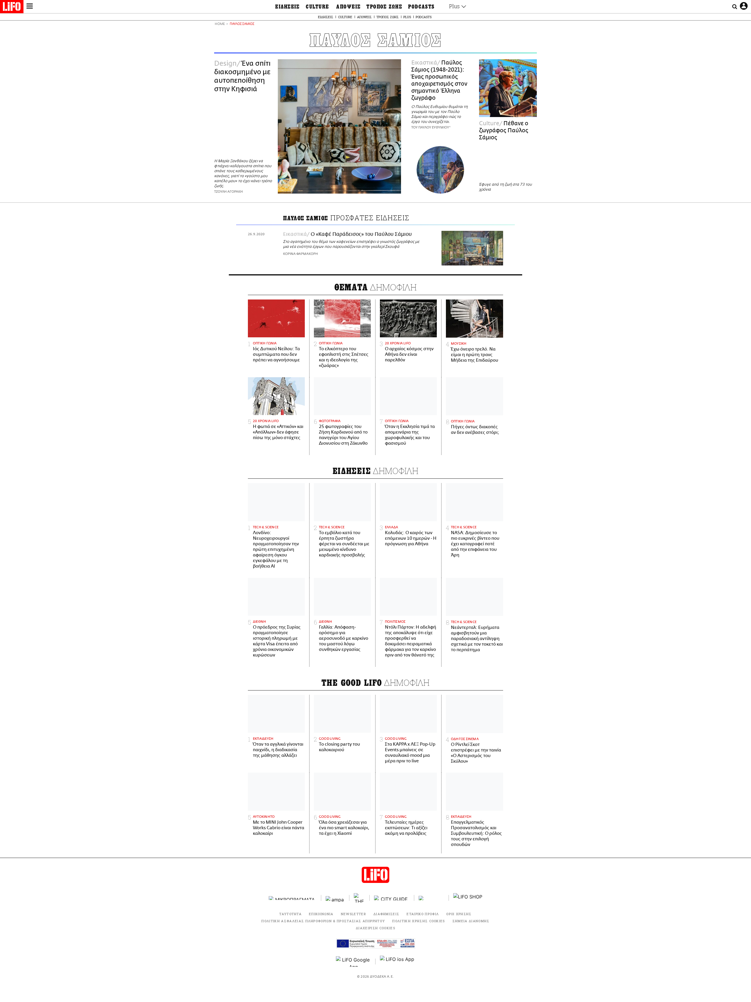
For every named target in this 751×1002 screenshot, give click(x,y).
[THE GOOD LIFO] (359, 898)
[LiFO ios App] (397, 961)
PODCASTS (421, 7)
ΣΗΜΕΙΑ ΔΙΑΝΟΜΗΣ (471, 921)
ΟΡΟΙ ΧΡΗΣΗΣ (459, 914)
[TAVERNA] (431, 898)
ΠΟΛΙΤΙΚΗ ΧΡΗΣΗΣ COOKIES (418, 921)
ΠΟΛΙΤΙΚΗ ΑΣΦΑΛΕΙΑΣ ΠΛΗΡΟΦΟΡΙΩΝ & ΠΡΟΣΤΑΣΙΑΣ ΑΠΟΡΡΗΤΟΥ (323, 921)
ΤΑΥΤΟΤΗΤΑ (290, 914)
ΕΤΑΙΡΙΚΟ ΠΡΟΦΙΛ (423, 914)
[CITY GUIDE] (392, 898)
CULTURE (317, 7)
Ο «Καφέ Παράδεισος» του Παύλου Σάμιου (361, 234)
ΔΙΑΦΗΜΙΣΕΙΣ (386, 914)
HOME (220, 24)
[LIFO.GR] (11, 7)
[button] (29, 6)
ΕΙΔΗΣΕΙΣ (287, 7)
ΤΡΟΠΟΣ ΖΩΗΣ (384, 7)
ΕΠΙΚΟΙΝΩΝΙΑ (321, 914)
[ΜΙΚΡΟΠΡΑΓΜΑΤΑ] (293, 898)
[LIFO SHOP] (468, 898)
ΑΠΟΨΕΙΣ (348, 7)
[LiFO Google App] (353, 961)
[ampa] (335, 898)
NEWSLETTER (353, 914)
